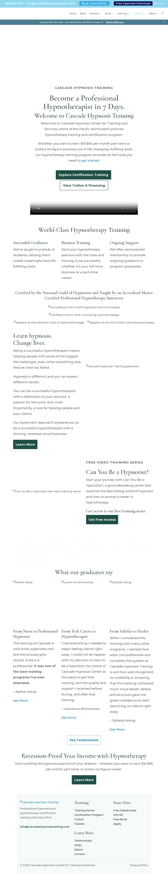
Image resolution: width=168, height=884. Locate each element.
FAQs (78, 845)
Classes (79, 823)
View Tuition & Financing (84, 185)
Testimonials (83, 840)
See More (20, 701)
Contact (79, 854)
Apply (117, 823)
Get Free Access (102, 519)
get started (90, 160)
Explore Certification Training (83, 175)
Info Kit (118, 814)
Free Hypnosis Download (133, 3)
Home (72, 13)
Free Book (120, 819)
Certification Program (88, 814)
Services (94, 13)
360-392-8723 (14, 3)
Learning (122, 13)
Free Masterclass (124, 810)
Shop (108, 13)
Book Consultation (94, 3)
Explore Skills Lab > (115, 22)
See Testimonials (84, 740)
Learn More (25, 444)
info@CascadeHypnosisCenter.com (50, 3)
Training (138, 13)
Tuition (79, 819)
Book (83, 13)
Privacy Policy (139, 865)
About (152, 13)
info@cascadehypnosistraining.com (45, 826)
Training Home (84, 810)
